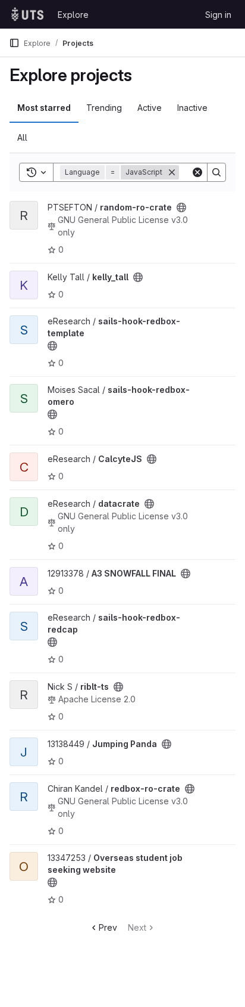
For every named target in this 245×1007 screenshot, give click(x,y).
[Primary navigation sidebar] (14, 42)
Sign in (218, 15)
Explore (73, 15)
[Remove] (172, 172)
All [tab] (22, 137)
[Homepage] (27, 14)
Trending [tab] (104, 108)
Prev (108, 927)
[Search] (216, 172)
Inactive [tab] (192, 108)
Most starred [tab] (44, 108)
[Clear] (197, 172)
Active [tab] (149, 108)
